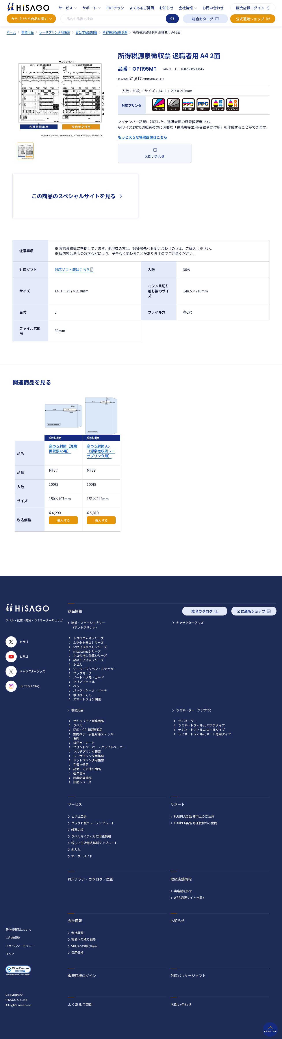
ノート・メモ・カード (88, 677)
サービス (66, 7)
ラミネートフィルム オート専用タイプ (204, 734)
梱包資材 (79, 773)
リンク (10, 954)
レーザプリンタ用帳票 (88, 756)
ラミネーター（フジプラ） (194, 710)
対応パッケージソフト (188, 975)
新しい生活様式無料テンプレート (94, 843)
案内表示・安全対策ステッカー (94, 734)
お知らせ (166, 7)
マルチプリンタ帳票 (87, 751)
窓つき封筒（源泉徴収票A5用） (63, 448)
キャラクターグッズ (190, 622)
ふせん (77, 664)
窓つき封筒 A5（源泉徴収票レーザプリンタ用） (101, 451)
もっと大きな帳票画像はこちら (142, 137)
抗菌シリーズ (82, 782)
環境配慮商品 (82, 778)
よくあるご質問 (141, 7)
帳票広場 (77, 829)
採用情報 (77, 952)
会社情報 (186, 7)
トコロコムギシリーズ (88, 638)
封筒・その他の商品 (87, 769)
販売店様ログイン (250, 7)
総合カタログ (202, 18)
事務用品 (77, 710)
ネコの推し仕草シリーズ (90, 655)
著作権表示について (18, 929)
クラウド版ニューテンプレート (92, 823)
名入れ (75, 849)
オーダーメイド (82, 856)
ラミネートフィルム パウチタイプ (201, 725)
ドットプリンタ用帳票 (88, 760)
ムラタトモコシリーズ (88, 642)
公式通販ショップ (250, 18)
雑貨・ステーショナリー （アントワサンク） (88, 625)
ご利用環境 (13, 937)
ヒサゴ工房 (79, 816)
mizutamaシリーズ (87, 651)
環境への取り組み (83, 939)
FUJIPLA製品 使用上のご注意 (194, 816)
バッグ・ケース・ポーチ (90, 691)
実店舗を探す (183, 891)
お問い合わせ (213, 7)
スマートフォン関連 (87, 699)
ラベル (77, 725)
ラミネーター (187, 721)
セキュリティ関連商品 (88, 721)
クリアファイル (84, 682)
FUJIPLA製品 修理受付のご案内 (195, 823)
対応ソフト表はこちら (72, 269)
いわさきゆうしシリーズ (90, 647)
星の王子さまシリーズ (88, 660)
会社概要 (77, 932)
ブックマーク (82, 673)
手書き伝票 (81, 764)
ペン (76, 686)
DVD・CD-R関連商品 (87, 730)
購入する (63, 520)
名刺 (76, 738)
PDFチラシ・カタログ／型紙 (90, 879)
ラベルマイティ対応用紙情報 (91, 836)
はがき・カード (84, 743)
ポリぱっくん (82, 695)
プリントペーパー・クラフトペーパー (99, 747)
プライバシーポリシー (20, 946)
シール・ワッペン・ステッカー (94, 669)
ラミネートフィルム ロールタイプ (201, 730)
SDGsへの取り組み (84, 946)
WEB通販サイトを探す (189, 897)
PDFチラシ (115, 7)
